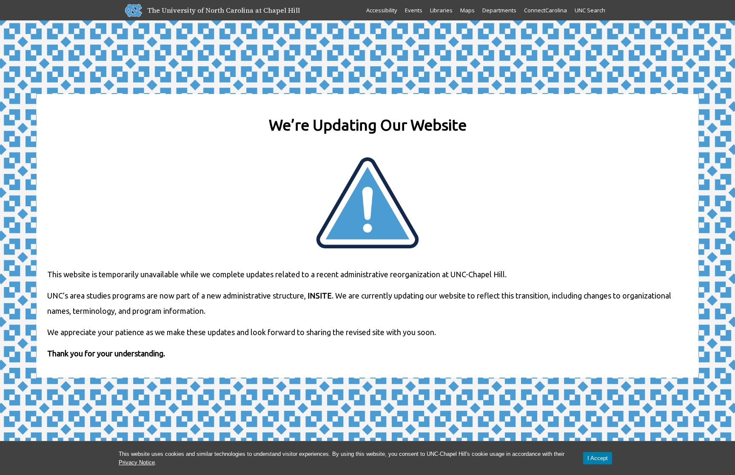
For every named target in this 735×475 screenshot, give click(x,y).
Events (413, 10)
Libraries (441, 10)
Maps (467, 10)
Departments (499, 10)
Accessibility (381, 10)
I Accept (597, 458)
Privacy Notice (137, 462)
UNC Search (590, 10)
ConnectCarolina (545, 10)
